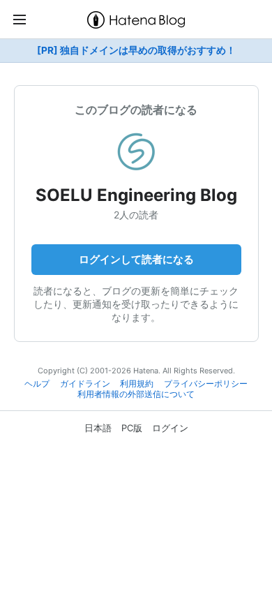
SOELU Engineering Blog (136, 195)
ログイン (170, 427)
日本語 (98, 427)
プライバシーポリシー (206, 384)
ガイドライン (85, 384)
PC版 (131, 427)
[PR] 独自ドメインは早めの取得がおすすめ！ (136, 50)
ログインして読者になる (136, 259)
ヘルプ (37, 384)
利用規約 (136, 384)
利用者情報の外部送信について (136, 394)
